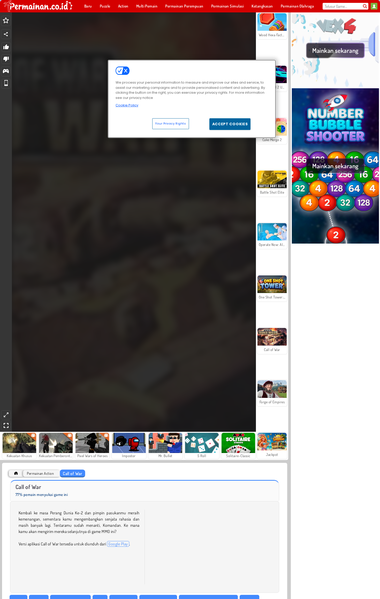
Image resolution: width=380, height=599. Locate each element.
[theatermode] (6, 414)
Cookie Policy (127, 105)
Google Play (118, 543)
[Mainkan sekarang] (335, 85)
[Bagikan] (6, 34)
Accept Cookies (230, 124)
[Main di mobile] (6, 84)
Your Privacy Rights (170, 123)
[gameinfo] (6, 72)
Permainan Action (40, 473)
